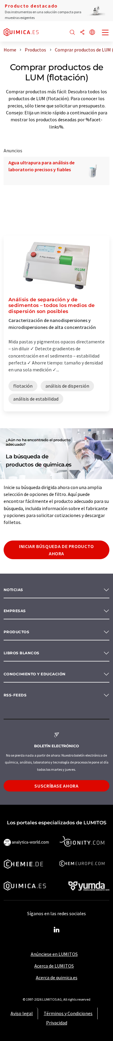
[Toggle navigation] (105, 33)
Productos (16, 632)
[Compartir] (82, 32)
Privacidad (56, 1023)
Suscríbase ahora (56, 786)
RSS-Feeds (15, 695)
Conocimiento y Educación (35, 674)
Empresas (15, 611)
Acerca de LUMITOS (54, 966)
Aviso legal (22, 1013)
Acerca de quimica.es (56, 977)
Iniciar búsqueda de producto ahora (56, 549)
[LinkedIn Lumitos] (56, 930)
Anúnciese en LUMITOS (54, 954)
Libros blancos (21, 653)
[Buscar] (72, 32)
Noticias (13, 589)
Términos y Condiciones (68, 1013)
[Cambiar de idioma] (92, 32)
